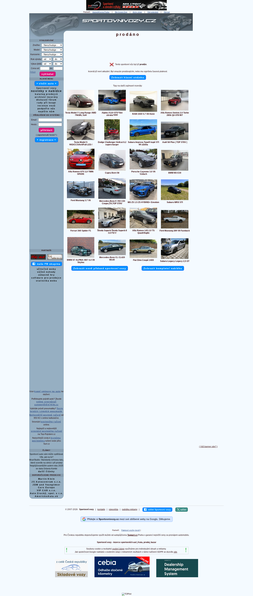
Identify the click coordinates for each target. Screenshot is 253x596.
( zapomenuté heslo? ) (46, 135)
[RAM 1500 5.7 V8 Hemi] (143, 111)
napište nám (46, 111)
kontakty (101, 509)
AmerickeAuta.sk (46, 496)
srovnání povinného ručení (46, 431)
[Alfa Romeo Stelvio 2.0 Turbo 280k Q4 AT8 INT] (174, 110)
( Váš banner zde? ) (208, 446)
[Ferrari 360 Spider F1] (80, 228)
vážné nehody (46, 272)
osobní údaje (118, 549)
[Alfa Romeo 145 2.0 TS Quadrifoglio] (143, 228)
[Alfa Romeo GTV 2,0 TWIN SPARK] (81, 169)
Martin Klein (46, 479)
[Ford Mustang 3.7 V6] (80, 198)
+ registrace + (46, 139)
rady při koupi (46, 103)
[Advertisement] (208, 65)
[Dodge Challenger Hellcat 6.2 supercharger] (112, 140)
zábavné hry (46, 275)
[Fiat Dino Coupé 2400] (143, 258)
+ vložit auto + (46, 83)
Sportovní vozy (46, 88)
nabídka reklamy (129, 509)
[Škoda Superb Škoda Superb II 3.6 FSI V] (112, 228)
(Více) (33, 72)
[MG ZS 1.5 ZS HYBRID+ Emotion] (143, 200)
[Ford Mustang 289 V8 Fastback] (174, 228)
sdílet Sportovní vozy (159, 509)
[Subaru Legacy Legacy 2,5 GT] (174, 259)
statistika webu (46, 281)
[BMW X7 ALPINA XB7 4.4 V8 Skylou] (81, 257)
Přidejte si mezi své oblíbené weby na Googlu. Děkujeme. (128, 518)
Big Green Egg (121, 12)
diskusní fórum (46, 100)
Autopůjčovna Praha (100, 12)
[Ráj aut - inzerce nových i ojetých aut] (38, 259)
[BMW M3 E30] (175, 170)
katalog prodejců (46, 94)
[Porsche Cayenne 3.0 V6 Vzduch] (143, 169)
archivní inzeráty (46, 97)
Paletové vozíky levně (130, 530)
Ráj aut (167, 12)
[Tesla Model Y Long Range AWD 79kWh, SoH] (81, 110)
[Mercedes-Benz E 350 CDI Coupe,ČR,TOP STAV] (112, 198)
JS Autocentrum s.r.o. (46, 482)
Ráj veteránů (152, 12)
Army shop (137, 12)
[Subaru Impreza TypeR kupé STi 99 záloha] (143, 140)
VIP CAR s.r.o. (46, 490)
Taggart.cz (132, 535)
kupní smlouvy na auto (47, 391)
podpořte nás (46, 108)
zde (175, 552)
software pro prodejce (46, 278)
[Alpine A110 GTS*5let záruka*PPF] (112, 110)
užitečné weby (46, 269)
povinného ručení (51, 422)
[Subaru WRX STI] (174, 200)
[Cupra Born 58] (112, 170)
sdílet (183, 509)
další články (46, 471)
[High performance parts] (126, 9)
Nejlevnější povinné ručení (45, 415)
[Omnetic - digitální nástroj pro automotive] (177, 576)
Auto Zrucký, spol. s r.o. (46, 493)
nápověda (113, 509)
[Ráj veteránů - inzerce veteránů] (55, 259)
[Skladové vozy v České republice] (71, 576)
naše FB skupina (47, 264)
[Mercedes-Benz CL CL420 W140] (112, 255)
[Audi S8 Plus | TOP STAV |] (174, 140)
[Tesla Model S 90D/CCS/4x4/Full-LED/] (80, 140)
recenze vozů (47, 105)
